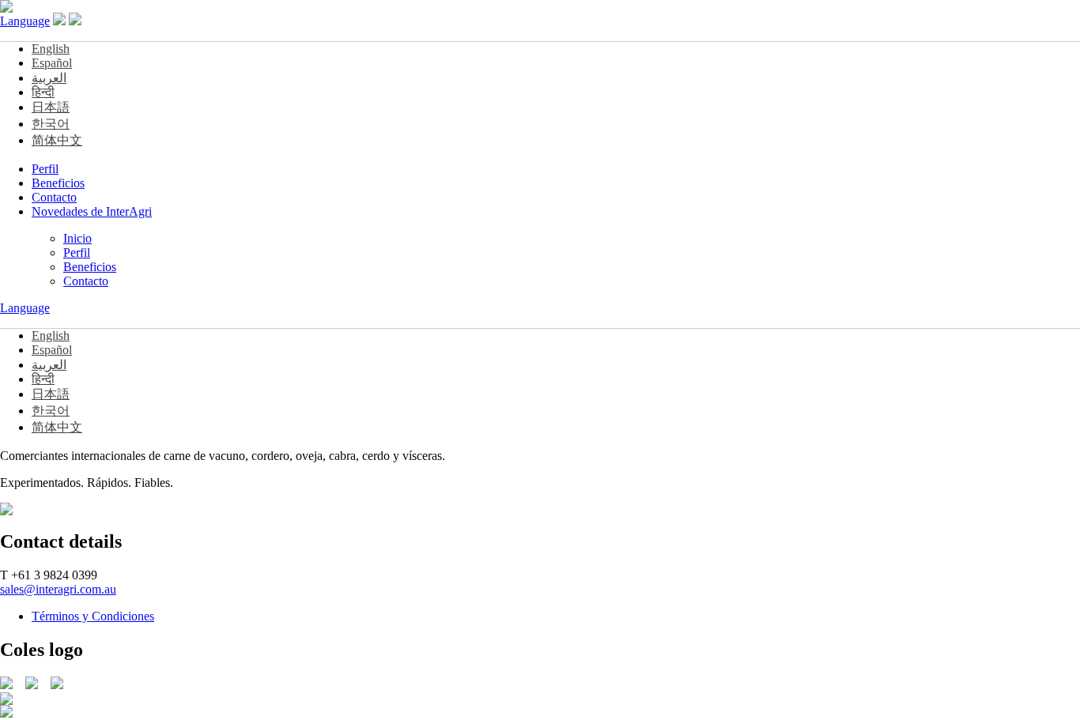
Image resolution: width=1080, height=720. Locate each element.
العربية (49, 78)
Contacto (54, 197)
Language (25, 21)
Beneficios (58, 183)
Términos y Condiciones (93, 616)
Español (52, 63)
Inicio (77, 238)
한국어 (51, 123)
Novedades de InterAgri (92, 211)
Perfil (45, 168)
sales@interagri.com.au (58, 589)
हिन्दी (43, 92)
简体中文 (57, 140)
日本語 (51, 107)
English (51, 48)
